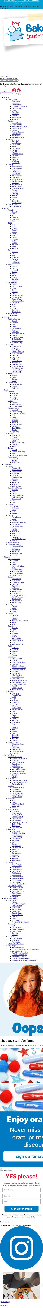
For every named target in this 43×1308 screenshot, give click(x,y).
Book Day (15, 348)
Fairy (13, 268)
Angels (14, 284)
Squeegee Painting (18, 137)
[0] (19, 92)
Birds (13, 226)
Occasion (7, 317)
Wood (14, 446)
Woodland (15, 248)
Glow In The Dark (18, 301)
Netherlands (16, 637)
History (10, 466)
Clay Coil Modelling (18, 413)
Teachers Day (16, 599)
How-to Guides (9, 755)
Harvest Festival (17, 361)
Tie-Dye (14, 430)
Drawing (15, 933)
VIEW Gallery (5, 1302)
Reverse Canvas (17, 406)
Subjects (10, 515)
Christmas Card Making (19, 106)
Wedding (15, 399)
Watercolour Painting (18, 884)
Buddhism (15, 506)
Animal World (16, 695)
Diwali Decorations (18, 762)
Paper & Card (12, 99)
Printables (7, 557)
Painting (10, 121)
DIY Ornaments (17, 791)
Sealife (14, 241)
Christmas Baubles (18, 788)
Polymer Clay (16, 846)
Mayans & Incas (17, 477)
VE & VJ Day (16, 372)
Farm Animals (16, 708)
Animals (10, 210)
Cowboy (15, 292)
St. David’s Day (17, 571)
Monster (14, 272)
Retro (14, 306)
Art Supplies (12, 924)
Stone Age (15, 482)
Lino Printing (16, 148)
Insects (14, 234)
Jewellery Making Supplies (20, 922)
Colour (14, 519)
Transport (15, 738)
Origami (14, 110)
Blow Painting (16, 864)
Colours (14, 660)
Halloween (15, 359)
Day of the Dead (17, 353)
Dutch (14, 491)
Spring (14, 377)
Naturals (14, 444)
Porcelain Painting (18, 132)
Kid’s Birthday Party (18, 769)
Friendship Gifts (17, 297)
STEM (14, 807)
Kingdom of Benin (18, 495)
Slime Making (16, 820)
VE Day (14, 777)
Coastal (14, 450)
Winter (14, 381)
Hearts (14, 715)
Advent (14, 321)
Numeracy (15, 537)
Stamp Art (15, 855)
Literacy (14, 530)
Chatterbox (15, 103)
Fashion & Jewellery (18, 451)
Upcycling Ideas (17, 827)
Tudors (14, 622)
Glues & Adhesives (18, 929)
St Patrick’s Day (17, 342)
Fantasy (10, 264)
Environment (16, 524)
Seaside (14, 308)
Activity (6, 97)
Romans (14, 481)
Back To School (17, 659)
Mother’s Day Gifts (18, 771)
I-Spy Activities (17, 675)
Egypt (14, 629)
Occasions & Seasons (15, 757)
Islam (13, 511)
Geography (15, 528)
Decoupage (15, 439)
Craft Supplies (12, 900)
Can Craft (15, 410)
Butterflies (15, 702)
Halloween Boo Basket (19, 780)
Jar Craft (14, 417)
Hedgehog (15, 219)
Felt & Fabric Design (18, 442)
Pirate (14, 275)
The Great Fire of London (20, 620)
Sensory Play (16, 806)
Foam (14, 146)
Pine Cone (15, 150)
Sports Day (15, 775)
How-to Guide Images (15, 886)
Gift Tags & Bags (17, 793)
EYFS (14, 802)
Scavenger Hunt (17, 688)
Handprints (15, 177)
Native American (17, 497)
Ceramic (14, 437)
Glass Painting (16, 128)
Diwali (14, 324)
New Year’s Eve (17, 364)
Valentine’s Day (17, 370)
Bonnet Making (17, 168)
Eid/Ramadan (16, 328)
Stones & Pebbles (17, 915)
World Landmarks (17, 644)
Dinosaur (15, 217)
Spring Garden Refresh (19, 822)
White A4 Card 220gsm (19, 955)
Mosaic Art (15, 842)
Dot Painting (16, 867)
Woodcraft (15, 161)
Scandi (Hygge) (17, 424)
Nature (10, 223)
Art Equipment (16, 927)
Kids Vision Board (18, 804)
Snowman (15, 310)
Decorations (16, 789)
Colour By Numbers (18, 662)
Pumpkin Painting (17, 784)
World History (16, 486)
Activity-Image (13, 204)
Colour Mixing (16, 813)
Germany (15, 633)
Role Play (15, 194)
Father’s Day (16, 357)
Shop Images (12, 946)
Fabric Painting (17, 125)
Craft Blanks (16, 907)
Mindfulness (16, 531)
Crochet (14, 170)
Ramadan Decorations (19, 773)
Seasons (10, 373)
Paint (13, 926)
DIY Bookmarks (17, 172)
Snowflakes (15, 244)
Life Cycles (15, 679)
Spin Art (14, 851)
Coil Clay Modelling (18, 833)
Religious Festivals (14, 319)
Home (14, 415)
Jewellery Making (17, 179)
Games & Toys (17, 299)
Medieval (15, 479)
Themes (10, 448)
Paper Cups (15, 112)
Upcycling (15, 432)
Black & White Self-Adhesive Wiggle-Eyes (25, 949)
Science (14, 540)
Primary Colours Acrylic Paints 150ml (24, 960)
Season (10, 604)
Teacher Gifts (16, 312)
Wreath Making (17, 203)
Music (14, 533)
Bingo (14, 699)
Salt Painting (16, 135)
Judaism (14, 513)
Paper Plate (15, 114)
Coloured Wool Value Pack (20, 958)
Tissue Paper (16, 119)
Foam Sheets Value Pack (20, 956)
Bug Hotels (15, 811)
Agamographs (16, 693)
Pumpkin (15, 259)
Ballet (14, 288)
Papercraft (15, 115)
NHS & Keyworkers (18, 682)
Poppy (14, 237)
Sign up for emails (21, 1208)
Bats (13, 214)
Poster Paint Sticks (18, 878)
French (14, 493)
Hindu (14, 510)
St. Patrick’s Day (17, 575)
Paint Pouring (16, 404)
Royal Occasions (17, 368)
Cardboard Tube (17, 105)
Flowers (14, 230)
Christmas (15, 323)
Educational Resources (19, 522)
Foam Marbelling (17, 835)
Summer (14, 379)
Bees (13, 224)
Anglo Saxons (16, 471)
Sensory (14, 195)
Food (9, 250)
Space (14, 246)
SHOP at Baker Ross (10, 898)
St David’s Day (17, 339)
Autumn (14, 375)
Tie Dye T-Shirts (17, 824)
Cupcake (15, 252)
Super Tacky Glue (18, 947)
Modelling (15, 422)
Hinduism (15, 651)
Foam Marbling (17, 889)
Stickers (14, 902)
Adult (6, 390)
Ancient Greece (17, 470)
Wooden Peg (16, 163)
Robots (14, 277)
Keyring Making (17, 181)
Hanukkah (15, 332)
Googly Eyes (16, 920)
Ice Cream (15, 257)
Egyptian (15, 475)
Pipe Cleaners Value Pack (20, 953)
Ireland (14, 635)
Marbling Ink (16, 840)
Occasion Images (13, 382)
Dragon (14, 266)
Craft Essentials (17, 906)
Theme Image (12, 313)
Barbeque (15, 393)
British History (16, 473)
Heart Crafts (16, 462)
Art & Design (16, 517)
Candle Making (17, 412)
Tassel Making (16, 428)
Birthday (15, 395)
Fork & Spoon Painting (19, 126)
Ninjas (14, 273)
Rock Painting (16, 134)
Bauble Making (17, 166)
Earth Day (15, 355)
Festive (14, 293)
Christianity (15, 508)
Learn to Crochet (17, 817)
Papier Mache (16, 117)
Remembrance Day (18, 366)
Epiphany (15, 330)
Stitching (15, 426)
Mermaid (15, 270)
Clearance (11, 936)
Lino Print (15, 419)
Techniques (11, 829)
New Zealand (16, 499)
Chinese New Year (18, 352)
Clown (14, 290)
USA (13, 502)
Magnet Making (17, 184)
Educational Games (18, 666)
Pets (13, 221)
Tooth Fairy (15, 279)
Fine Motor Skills (17, 526)
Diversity (15, 521)
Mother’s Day (16, 362)
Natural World (16, 722)
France (14, 631)
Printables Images (13, 742)
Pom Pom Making (18, 154)
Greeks (14, 617)
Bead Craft (15, 141)
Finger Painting (17, 871)
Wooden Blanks (17, 909)
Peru (13, 501)
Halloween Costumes (19, 782)
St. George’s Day (17, 573)
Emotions (15, 671)
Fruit (13, 255)
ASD (13, 800)
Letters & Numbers (18, 677)
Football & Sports (17, 295)
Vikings (14, 484)
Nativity (14, 335)
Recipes (14, 190)
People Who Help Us (19, 539)
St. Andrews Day (17, 570)
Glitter (14, 918)
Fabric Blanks (16, 911)
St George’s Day (17, 341)
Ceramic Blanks (17, 913)
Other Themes (12, 283)
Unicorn (14, 281)
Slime (14, 199)
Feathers (14, 916)
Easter (14, 326)
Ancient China (16, 468)
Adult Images (12, 457)
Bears (14, 215)
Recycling (15, 192)
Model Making (16, 186)
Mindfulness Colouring (19, 680)
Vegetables (15, 261)
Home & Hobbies (13, 408)
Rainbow (15, 239)
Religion (10, 504)
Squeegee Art (16, 853)
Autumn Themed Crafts (19, 758)
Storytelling (15, 201)
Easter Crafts (16, 766)
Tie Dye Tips (16, 826)
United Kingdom (17, 640)
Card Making (16, 101)
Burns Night (16, 350)
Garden (14, 232)
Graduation (15, 303)
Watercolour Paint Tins (19, 951)
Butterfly (15, 228)
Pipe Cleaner (16, 152)
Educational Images (14, 544)
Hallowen (15, 753)
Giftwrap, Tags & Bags (19, 455)
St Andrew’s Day (17, 337)
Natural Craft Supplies (19, 904)
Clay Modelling (17, 143)
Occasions (11, 344)
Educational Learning (19, 668)
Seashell (14, 243)
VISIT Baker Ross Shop (16, 944)
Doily (14, 441)
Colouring (15, 935)
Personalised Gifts (17, 188)
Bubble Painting (17, 866)
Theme (6, 208)
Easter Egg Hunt (17, 768)
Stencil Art (15, 857)
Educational (8, 464)
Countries (11, 626)
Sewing (14, 197)
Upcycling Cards (17, 795)
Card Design (16, 435)
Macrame (15, 421)
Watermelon (16, 263)
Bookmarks (15, 700)
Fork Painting (16, 873)
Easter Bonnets (17, 764)
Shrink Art (15, 157)
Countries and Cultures (15, 488)
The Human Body (14, 542)
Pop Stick (15, 155)
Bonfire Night (16, 346)
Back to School (17, 286)
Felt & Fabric (16, 145)
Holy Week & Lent (18, 333)
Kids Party (15, 183)
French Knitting (17, 175)
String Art (15, 159)
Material (10, 139)
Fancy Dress (16, 174)
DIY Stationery (17, 108)
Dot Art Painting (17, 123)
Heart (14, 304)
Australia (15, 490)
